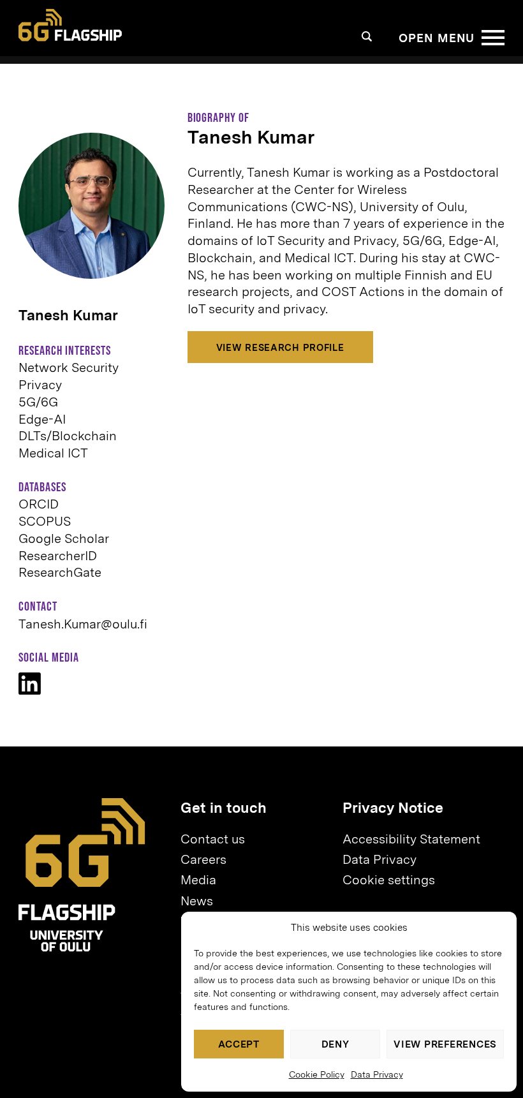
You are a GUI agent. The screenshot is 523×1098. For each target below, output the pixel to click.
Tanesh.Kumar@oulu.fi (82, 624)
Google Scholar (63, 538)
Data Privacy (377, 1074)
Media (198, 879)
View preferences (445, 1044)
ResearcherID (57, 555)
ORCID (38, 504)
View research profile (280, 347)
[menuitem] (255, 839)
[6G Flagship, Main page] (70, 25)
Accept (239, 1044)
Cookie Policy (316, 1074)
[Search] (367, 37)
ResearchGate (59, 572)
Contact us (212, 839)
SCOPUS (44, 521)
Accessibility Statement (411, 839)
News (196, 901)
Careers (203, 859)
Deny (335, 1044)
